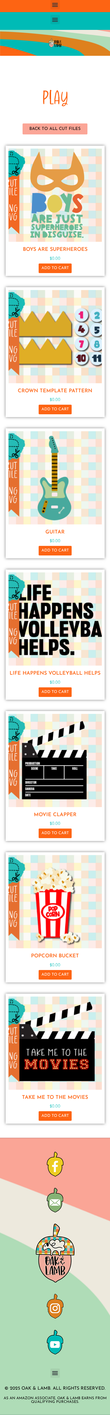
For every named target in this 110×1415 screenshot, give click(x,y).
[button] (55, 4)
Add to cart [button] (55, 268)
